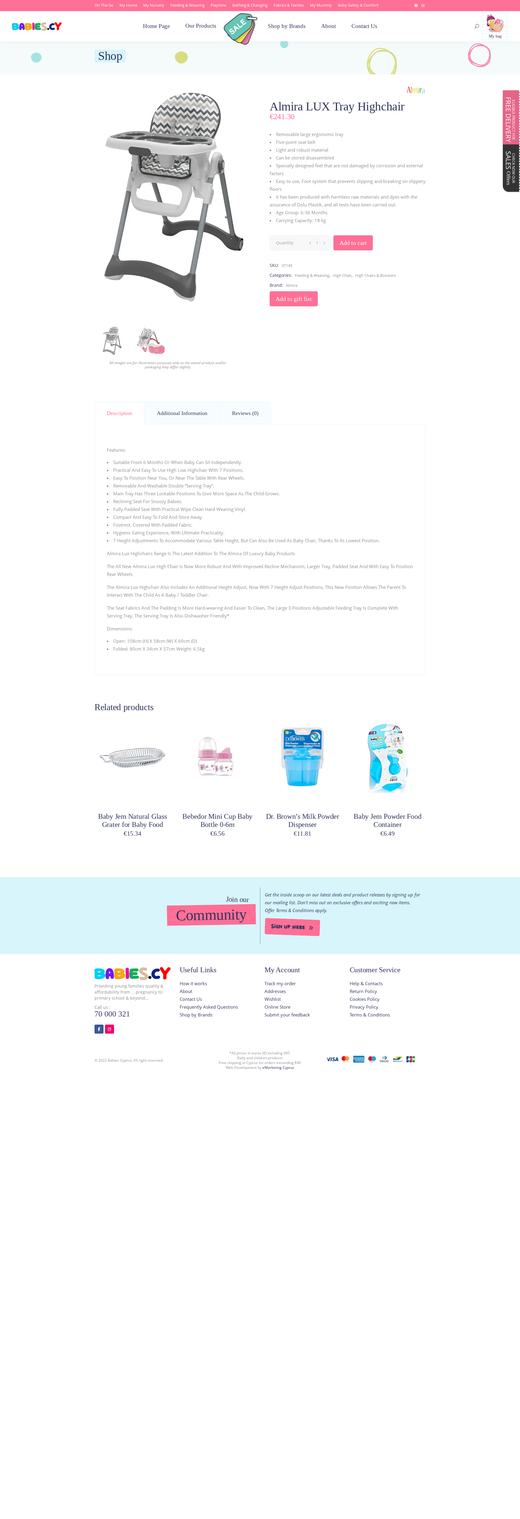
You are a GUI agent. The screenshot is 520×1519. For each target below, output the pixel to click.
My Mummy (321, 5)
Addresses (275, 991)
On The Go (103, 5)
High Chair (342, 275)
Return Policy (363, 991)
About (186, 991)
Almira (291, 285)
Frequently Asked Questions (209, 1007)
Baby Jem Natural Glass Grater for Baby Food (132, 820)
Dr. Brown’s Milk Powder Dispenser (302, 820)
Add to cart (353, 243)
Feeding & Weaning (187, 5)
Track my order (280, 983)
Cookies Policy (364, 999)
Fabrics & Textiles (289, 5)
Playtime (218, 5)
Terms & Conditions (370, 1015)
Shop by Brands (196, 1015)
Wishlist (273, 999)
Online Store (277, 1007)
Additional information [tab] (182, 413)
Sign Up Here (288, 927)
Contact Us (191, 999)
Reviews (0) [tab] (245, 413)
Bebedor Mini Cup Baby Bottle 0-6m (217, 820)
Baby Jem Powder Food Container (387, 820)
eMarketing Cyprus (278, 1067)
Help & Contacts (366, 983)
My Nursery (153, 5)
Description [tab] (119, 413)
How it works (193, 983)
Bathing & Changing (250, 5)
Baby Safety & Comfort (358, 5)
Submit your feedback (287, 1015)
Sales (510, 168)
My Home (128, 5)
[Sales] (242, 32)
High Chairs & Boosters (375, 275)
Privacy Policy (364, 1007)
